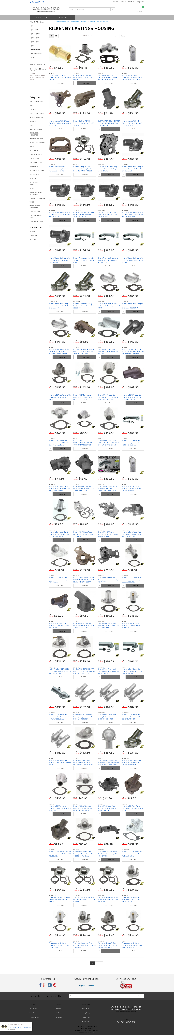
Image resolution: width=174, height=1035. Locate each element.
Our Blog (58, 1013)
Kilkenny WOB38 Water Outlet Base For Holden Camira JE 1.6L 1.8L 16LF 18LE (108, 854)
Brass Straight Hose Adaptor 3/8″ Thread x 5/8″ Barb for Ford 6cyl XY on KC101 (60, 77)
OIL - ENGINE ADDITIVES (37, 170)
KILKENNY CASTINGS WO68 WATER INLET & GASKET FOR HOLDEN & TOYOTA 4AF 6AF (109, 123)
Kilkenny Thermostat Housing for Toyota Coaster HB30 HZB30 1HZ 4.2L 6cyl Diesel (84, 260)
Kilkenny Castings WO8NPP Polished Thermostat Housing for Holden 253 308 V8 (132, 123)
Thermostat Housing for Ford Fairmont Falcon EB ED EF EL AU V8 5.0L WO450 (84, 945)
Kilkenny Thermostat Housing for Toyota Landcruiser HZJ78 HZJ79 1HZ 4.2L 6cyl (132, 260)
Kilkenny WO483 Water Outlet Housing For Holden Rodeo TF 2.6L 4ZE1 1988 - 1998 (108, 625)
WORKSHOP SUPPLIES (36, 222)
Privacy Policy (86, 1013)
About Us (131, 2)
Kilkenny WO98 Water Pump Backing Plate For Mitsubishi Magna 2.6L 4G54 (107, 808)
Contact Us (123, 2)
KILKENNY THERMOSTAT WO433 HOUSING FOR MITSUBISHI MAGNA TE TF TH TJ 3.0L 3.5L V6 (84, 351)
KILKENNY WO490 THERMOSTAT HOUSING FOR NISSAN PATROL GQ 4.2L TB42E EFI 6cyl (60, 671)
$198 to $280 (35, 38)
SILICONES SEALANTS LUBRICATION (36, 193)
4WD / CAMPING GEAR (36, 101)
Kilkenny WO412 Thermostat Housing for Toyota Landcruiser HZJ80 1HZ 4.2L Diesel (132, 443)
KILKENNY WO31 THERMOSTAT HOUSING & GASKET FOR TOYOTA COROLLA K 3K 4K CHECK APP (108, 443)
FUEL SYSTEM (34, 151)
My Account (33, 1009)
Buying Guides (140, 2)
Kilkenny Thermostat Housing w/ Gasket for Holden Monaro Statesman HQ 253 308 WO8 (59, 351)
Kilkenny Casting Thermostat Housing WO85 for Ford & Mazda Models (83, 77)
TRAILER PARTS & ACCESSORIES (35, 207)
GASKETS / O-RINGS (36, 154)
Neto (94, 1032)
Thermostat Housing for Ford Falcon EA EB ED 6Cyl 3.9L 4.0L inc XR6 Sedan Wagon (132, 945)
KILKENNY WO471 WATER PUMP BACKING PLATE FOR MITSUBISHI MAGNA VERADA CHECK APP (83, 580)
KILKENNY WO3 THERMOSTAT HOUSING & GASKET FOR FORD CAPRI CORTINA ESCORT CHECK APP (83, 444)
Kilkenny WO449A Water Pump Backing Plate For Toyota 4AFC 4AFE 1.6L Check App (131, 534)
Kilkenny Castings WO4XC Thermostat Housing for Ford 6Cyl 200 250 (84, 123)
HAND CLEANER (34, 158)
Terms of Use (86, 1009)
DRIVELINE (33, 125)
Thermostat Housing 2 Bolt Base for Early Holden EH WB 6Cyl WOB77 (59, 899)
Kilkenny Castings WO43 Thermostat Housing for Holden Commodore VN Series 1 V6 (132, 77)
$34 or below (35, 26)
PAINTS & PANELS (35, 174)
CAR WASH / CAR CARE (36, 117)
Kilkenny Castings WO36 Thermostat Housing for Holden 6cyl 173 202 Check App (108, 77)
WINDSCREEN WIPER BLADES (36, 217)
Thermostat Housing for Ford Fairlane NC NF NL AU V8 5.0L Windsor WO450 (131, 899)
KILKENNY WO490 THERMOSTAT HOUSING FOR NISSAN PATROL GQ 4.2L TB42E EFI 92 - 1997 (84, 671)
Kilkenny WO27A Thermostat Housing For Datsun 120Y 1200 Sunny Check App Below (59, 443)
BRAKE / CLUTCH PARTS (37, 113)
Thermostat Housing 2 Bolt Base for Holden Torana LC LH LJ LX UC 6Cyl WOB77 (108, 899)
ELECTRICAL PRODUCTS (36, 129)
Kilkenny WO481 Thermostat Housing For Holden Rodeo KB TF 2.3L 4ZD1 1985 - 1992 (83, 625)
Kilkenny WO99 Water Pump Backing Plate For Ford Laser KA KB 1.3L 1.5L (133, 808)
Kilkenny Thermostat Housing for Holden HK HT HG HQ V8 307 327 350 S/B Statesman (83, 214)
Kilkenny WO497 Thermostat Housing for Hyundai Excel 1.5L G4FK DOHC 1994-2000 (107, 717)
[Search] (112, 9)
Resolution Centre (35, 1017)
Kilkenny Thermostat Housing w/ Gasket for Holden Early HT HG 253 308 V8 (109, 306)
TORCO (33, 57)
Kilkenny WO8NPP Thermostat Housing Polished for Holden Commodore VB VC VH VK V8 (131, 762)
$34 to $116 (35, 30)
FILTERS (32, 147)
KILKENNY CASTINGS (37, 53)
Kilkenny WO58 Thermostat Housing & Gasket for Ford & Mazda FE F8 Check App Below (83, 762)
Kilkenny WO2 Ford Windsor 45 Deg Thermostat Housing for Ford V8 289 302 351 (60, 397)
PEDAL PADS (33, 178)
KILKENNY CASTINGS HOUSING (99, 22)
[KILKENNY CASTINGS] (69, 62)
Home (52, 22)
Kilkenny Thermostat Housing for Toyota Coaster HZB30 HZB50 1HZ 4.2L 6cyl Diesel (109, 260)
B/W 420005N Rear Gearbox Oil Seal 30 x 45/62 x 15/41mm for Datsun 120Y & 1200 (19, 1027)
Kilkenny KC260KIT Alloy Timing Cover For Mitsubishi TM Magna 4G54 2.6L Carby (108, 169)
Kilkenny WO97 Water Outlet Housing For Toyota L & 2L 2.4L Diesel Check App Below (83, 808)
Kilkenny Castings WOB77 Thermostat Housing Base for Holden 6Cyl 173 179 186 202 (82, 169)
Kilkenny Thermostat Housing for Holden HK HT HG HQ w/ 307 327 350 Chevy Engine (108, 214)
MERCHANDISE (34, 166)
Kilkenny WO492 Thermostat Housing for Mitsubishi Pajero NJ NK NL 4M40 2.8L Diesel (59, 717)
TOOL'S (32, 202)
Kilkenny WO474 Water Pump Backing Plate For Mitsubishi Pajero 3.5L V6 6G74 (109, 580)
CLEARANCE (33, 121)
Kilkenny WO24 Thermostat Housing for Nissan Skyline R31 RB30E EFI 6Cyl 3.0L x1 (83, 397)
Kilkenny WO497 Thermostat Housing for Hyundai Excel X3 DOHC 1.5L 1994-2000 (131, 717)
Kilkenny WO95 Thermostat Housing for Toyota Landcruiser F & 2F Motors (60, 808)
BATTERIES (33, 109)
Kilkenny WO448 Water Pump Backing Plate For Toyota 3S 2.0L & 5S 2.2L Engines (84, 534)
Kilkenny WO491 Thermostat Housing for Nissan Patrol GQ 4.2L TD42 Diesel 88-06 (132, 671)
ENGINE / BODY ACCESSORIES (34, 134)
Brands (63, 17)
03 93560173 (38, 1)
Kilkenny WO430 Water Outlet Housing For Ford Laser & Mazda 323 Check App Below (59, 534)
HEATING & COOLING (36, 162)
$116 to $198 (35, 34)
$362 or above (35, 46)
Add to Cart (86, 83)
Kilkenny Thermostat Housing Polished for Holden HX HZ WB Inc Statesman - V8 (59, 306)
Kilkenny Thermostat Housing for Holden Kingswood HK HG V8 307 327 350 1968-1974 (132, 214)
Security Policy (86, 1021)
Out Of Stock (60, 83)
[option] (38, 74)
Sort (115, 36)
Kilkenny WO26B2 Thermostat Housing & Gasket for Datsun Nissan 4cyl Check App (131, 397)
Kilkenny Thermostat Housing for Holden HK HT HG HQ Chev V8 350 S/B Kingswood (132, 169)
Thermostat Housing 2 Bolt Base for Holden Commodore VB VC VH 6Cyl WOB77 (84, 899)
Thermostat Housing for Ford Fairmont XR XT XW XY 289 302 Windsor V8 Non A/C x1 (107, 945)
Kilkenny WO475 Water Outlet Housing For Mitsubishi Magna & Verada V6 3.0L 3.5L (132, 580)
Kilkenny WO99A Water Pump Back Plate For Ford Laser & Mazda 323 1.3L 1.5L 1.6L (60, 854)
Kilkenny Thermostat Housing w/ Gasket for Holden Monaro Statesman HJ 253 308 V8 (132, 306)
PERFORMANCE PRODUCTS (34, 183)
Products (115, 2)
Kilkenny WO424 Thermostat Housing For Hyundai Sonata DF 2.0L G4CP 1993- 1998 (83, 488)
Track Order (33, 1013)
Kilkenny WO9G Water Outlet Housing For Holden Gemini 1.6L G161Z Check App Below (83, 854)
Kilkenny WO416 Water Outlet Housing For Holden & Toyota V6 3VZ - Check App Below (59, 488)
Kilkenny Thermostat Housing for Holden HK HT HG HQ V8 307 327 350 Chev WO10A (59, 214)
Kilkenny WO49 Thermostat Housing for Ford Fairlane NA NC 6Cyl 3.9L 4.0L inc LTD (132, 625)
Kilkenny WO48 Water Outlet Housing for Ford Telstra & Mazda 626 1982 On (59, 625)
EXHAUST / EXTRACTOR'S (37, 143)
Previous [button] (45, 65)
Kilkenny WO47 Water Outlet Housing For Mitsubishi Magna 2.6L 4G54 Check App (60, 580)
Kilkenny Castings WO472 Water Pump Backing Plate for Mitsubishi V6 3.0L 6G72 (60, 123)
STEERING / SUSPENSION (37, 198)
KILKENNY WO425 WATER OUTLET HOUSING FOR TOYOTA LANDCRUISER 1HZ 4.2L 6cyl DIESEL (108, 489)
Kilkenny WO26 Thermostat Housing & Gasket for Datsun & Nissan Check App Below (108, 397)
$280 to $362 (35, 42)
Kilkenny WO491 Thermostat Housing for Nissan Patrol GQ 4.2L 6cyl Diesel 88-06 (108, 671)
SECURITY (32, 188)
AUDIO (32, 105)
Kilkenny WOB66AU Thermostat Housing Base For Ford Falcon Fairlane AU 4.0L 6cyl (132, 854)
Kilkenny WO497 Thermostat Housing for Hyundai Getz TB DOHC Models (60, 762)
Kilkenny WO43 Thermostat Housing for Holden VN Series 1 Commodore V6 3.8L (132, 488)
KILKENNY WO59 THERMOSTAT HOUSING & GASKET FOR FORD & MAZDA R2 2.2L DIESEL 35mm (108, 762)
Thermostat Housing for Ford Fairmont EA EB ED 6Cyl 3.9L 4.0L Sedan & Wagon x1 (59, 945)
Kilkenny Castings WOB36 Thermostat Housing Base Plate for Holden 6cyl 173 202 (59, 169)
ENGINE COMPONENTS (36, 139)
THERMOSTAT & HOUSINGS (79, 22)
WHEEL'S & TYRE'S (35, 212)
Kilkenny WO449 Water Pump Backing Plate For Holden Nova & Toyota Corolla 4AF (108, 534)
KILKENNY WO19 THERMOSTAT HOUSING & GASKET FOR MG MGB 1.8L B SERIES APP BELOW (133, 351)
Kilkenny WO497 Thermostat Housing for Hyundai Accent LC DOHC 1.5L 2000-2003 (83, 717)
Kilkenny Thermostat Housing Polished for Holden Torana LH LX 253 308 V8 (83, 306)
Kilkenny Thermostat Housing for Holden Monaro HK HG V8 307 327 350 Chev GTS (60, 260)
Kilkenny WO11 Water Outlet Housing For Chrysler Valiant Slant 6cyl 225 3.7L (108, 351)
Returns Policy (34, 235)
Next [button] (46, 65)
